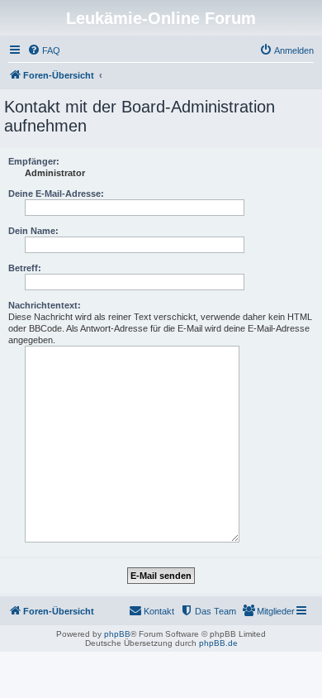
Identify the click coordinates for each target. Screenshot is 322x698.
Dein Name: (33, 231)
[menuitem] (43, 50)
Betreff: (24, 268)
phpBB (117, 633)
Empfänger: (33, 161)
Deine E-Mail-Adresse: (56, 193)
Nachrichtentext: (44, 305)
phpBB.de (218, 643)
